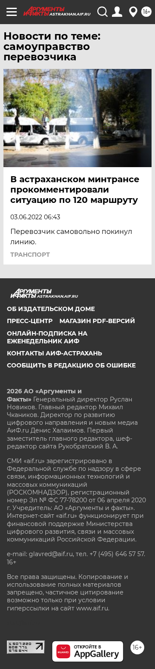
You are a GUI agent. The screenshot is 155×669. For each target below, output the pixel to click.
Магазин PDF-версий (97, 321)
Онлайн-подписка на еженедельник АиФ (47, 337)
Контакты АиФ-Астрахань (54, 353)
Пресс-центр (30, 321)
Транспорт (30, 255)
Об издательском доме (51, 309)
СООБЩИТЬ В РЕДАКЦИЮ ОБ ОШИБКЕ (71, 365)
